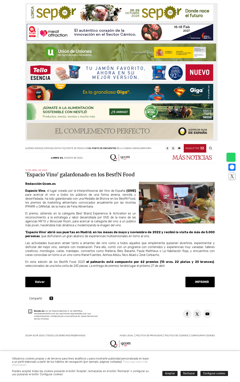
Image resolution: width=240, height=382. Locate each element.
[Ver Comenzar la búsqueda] (210, 148)
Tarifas (48, 148)
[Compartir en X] (232, 176)
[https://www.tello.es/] (120, 72)
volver (39, 282)
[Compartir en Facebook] (232, 167)
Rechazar (189, 373)
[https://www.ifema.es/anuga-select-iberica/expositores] (120, 32)
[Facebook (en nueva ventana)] (167, 148)
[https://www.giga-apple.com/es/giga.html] (120, 92)
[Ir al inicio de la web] (120, 160)
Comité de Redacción (77, 148)
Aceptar (170, 373)
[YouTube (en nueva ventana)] (179, 148)
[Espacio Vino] (177, 222)
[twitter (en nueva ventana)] (51, 298)
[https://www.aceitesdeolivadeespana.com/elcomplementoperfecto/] (120, 131)
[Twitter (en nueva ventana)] (173, 148)
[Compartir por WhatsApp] (231, 157)
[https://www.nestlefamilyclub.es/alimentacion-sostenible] (120, 111)
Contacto (58, 148)
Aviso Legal (127, 335)
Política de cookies (176, 335)
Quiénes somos (33, 148)
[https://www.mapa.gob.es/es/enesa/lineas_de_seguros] (121, 52)
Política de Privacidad (149, 335)
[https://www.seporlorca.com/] (120, 13)
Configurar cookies (202, 335)
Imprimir (201, 282)
